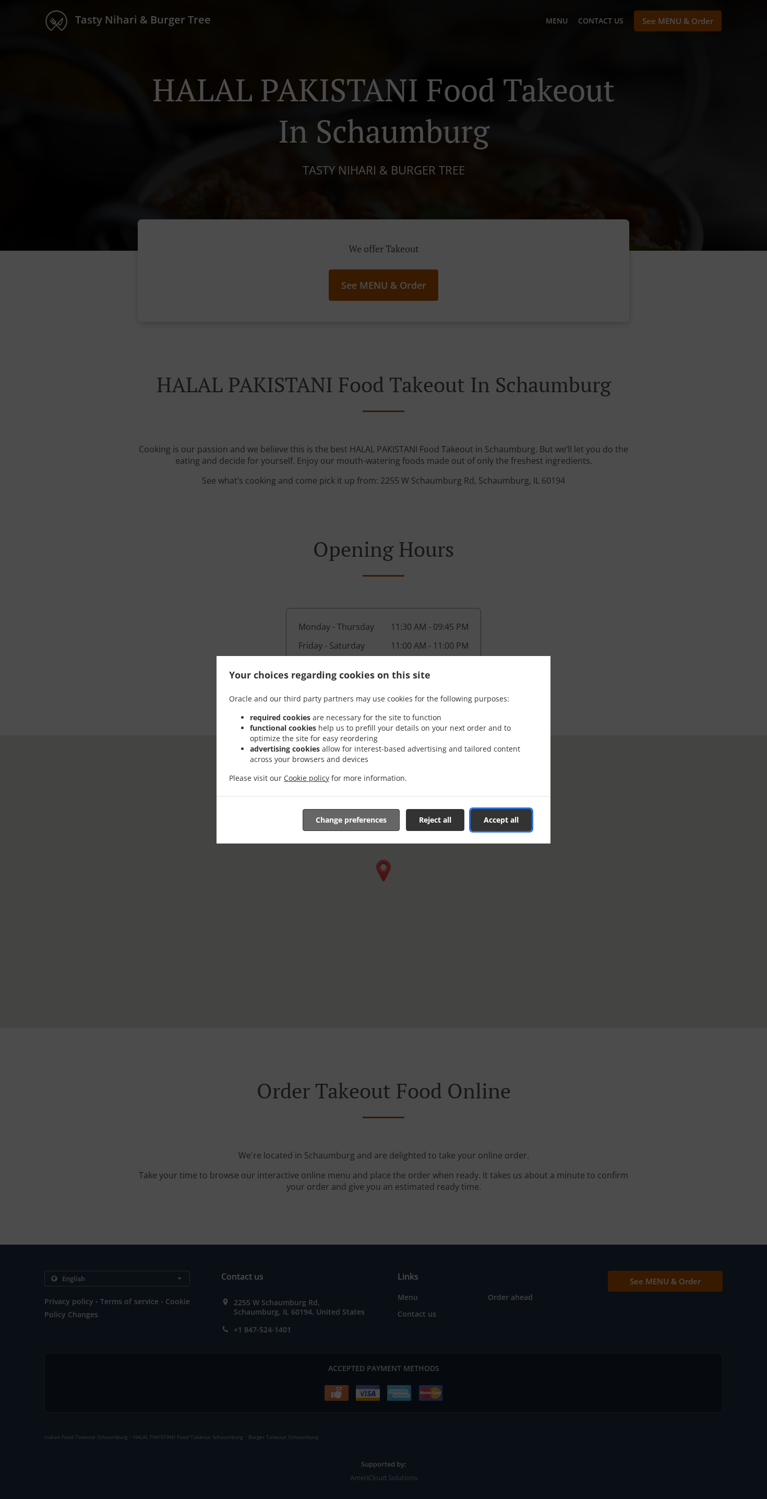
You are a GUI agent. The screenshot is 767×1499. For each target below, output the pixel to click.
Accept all (501, 820)
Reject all (435, 820)
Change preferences (351, 820)
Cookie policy (306, 778)
